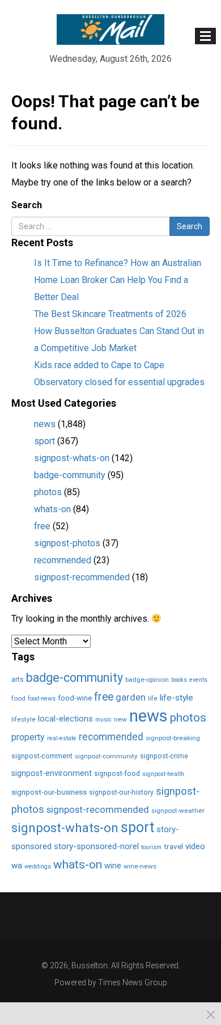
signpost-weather (178, 811)
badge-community (69, 475)
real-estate (61, 738)
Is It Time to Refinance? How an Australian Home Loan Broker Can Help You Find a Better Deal (117, 280)
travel (173, 846)
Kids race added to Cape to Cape (99, 365)
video (195, 846)
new (120, 719)
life (153, 698)
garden (131, 697)
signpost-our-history (121, 792)
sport (44, 441)
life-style (176, 698)
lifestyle (23, 719)
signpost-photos (67, 543)
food (18, 698)
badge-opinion (147, 680)
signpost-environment (51, 773)
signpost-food (117, 773)
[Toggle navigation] (205, 36)
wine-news (140, 866)
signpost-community (106, 756)
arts (17, 679)
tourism (151, 847)
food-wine (75, 698)
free (42, 526)
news (45, 424)
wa (16, 866)
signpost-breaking (173, 738)
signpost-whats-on (71, 458)
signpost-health (163, 774)
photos (48, 492)
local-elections (65, 719)
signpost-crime (164, 756)
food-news (42, 698)
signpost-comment (42, 756)
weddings (37, 866)
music (103, 719)
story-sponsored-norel (96, 846)
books (179, 680)
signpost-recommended (82, 577)
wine (112, 866)
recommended (62, 560)
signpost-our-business (49, 792)
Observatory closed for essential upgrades (119, 382)
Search (26, 205)
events (198, 680)
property (28, 737)
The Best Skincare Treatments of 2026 (110, 314)
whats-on (52, 509)
